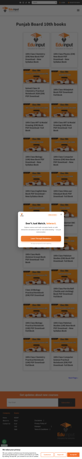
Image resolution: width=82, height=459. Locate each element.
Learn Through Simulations (41, 239)
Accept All (73, 454)
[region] (41, 453)
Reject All (60, 454)
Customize (47, 454)
